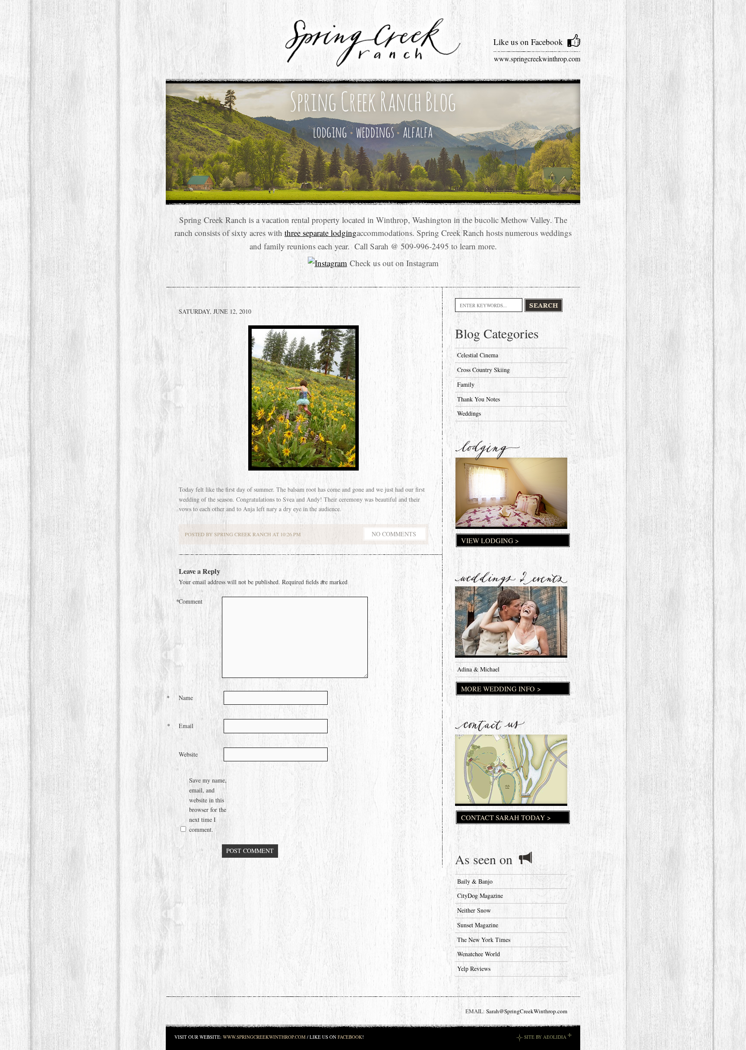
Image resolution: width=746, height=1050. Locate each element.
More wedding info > (501, 688)
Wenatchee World (478, 954)
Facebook (350, 1037)
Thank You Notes (478, 399)
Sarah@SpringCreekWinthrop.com (526, 1011)
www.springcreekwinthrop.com (537, 58)
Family (465, 384)
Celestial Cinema (477, 355)
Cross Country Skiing (483, 370)
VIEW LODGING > (490, 540)
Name (187, 698)
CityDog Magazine (480, 895)
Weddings (469, 413)
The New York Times (483, 939)
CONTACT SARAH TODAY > (506, 817)
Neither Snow (474, 910)
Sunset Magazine (477, 925)
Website (188, 754)
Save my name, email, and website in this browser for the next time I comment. (208, 805)
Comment (191, 601)
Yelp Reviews (473, 968)
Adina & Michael (478, 669)
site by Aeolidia (545, 1037)
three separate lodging (320, 232)
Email (187, 726)
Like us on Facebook (528, 41)
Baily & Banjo (475, 881)
